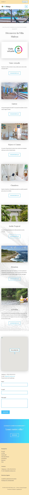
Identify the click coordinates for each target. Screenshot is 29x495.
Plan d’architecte (5, 456)
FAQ (2, 462)
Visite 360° (4, 454)
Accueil (3, 451)
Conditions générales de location (8, 478)
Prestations (4, 458)
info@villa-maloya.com (10, 376)
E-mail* (3, 389)
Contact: (3, 1)
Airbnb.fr (14, 489)
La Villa (3, 453)
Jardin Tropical (14, 226)
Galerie (14, 104)
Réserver (14, 435)
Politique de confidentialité (7, 480)
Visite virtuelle (14, 63)
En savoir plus (14, 73)
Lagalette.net (19, 489)
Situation (14, 267)
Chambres (14, 185)
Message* (3, 397)
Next (26, 16)
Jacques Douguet (23, 487)
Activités (14, 309)
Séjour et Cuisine (14, 145)
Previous (2, 16)
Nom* (2, 381)
